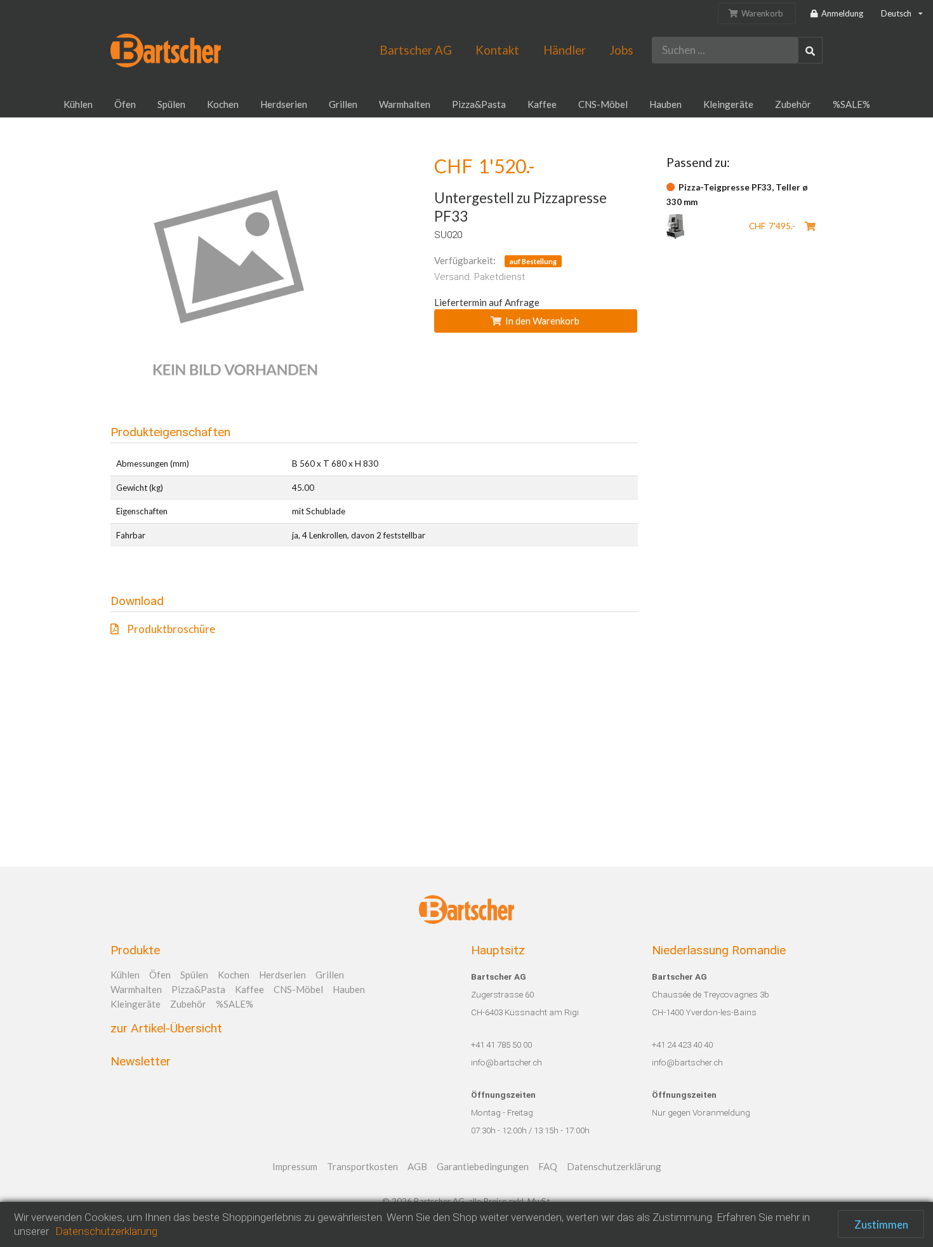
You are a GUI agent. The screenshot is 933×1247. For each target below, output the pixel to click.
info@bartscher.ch (506, 1062)
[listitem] (374, 629)
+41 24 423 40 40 (682, 1044)
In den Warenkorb (542, 320)
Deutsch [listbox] (896, 13)
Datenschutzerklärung (106, 1231)
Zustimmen (881, 1224)
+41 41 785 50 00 (501, 1044)
